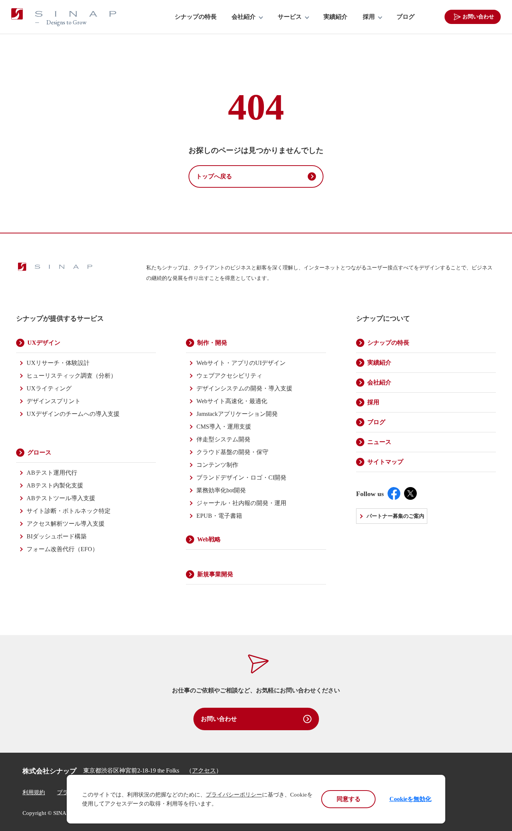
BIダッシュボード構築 (57, 536)
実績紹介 (335, 17)
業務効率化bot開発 (221, 490)
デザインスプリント (54, 401)
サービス (290, 17)
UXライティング (49, 388)
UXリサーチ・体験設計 (58, 363)
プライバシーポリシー (234, 795)
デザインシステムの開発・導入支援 (244, 388)
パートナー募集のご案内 (395, 516)
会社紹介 (244, 17)
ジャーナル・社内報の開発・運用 (241, 503)
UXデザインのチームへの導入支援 (73, 414)
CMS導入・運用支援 (223, 426)
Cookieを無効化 (410, 799)
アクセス (204, 770)
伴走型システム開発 (223, 439)
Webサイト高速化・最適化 (231, 401)
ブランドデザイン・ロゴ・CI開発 (241, 477)
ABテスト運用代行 (52, 472)
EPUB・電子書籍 (219, 516)
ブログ (406, 17)
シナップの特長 (196, 17)
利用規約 (33, 792)
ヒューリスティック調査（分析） (72, 375)
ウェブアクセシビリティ (229, 375)
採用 (369, 17)
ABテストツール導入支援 (61, 498)
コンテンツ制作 (217, 465)
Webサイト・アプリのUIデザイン (241, 363)
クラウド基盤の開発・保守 (232, 452)
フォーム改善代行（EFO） (62, 549)
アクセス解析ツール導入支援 (66, 523)
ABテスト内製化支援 (55, 485)
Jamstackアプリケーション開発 (237, 414)
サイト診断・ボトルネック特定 (69, 511)
